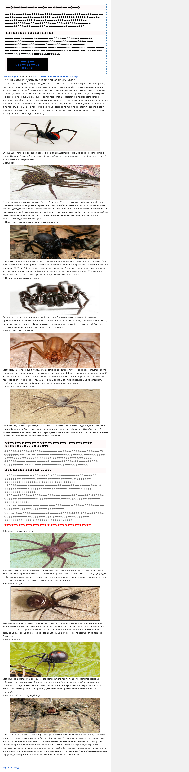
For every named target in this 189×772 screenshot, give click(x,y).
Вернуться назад (11, 767)
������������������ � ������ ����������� (47, 524)
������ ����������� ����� (27, 64)
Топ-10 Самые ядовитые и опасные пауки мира (55, 76)
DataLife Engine (10, 76)
